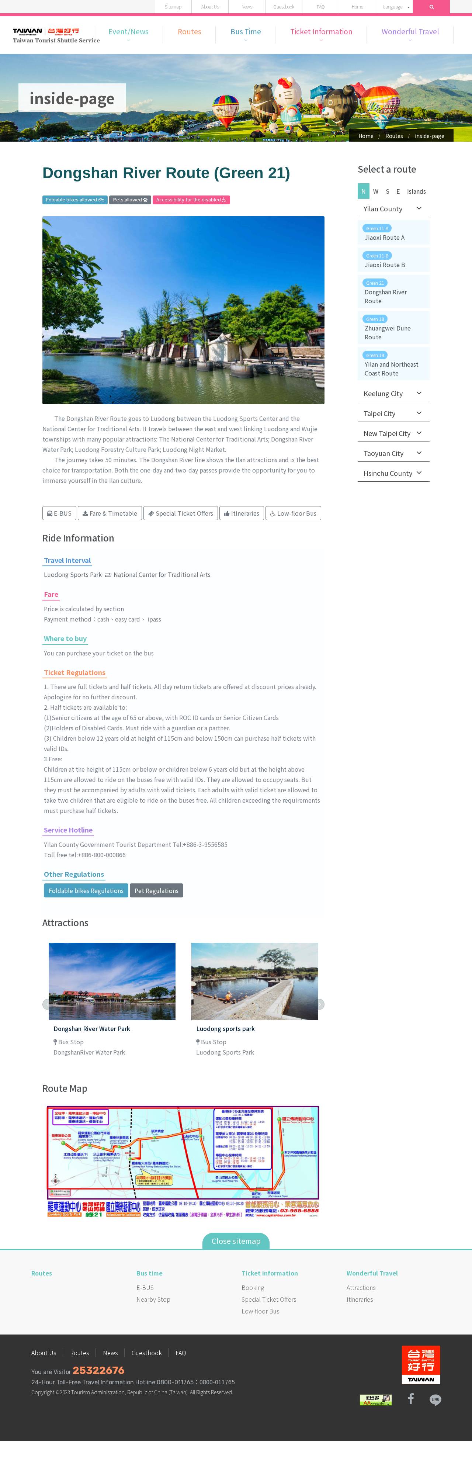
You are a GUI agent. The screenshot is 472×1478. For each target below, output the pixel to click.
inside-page (429, 135)
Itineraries (360, 1299)
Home (357, 6)
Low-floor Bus (261, 1310)
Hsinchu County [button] (388, 473)
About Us (210, 6)
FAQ (320, 6)
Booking (253, 1287)
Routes (394, 135)
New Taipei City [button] (387, 433)
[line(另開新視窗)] (435, 1399)
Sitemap (173, 6)
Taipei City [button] (379, 413)
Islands (416, 191)
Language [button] (392, 6)
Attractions (361, 1287)
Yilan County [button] (383, 208)
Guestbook (284, 6)
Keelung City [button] (383, 393)
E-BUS (145, 1287)
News (247, 6)
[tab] (394, 208)
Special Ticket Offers (269, 1299)
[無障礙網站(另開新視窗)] (376, 1399)
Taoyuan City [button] (383, 453)
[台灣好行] (421, 1364)
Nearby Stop (153, 1299)
